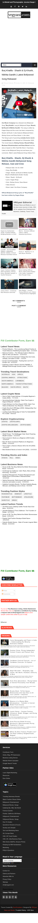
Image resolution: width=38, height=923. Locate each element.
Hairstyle (6, 500)
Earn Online (6, 778)
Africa (20, 374)
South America (7, 380)
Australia (6, 374)
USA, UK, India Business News (12, 839)
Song (3, 85)
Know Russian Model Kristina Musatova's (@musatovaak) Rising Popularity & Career (22, 723)
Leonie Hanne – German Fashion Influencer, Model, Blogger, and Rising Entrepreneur (23, 713)
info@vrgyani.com (8, 885)
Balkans (5, 387)
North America (7, 384)
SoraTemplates (17, 907)
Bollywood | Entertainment (11, 802)
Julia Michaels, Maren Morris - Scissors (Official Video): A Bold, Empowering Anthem (27, 232)
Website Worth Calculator (10, 760)
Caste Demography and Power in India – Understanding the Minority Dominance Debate (23, 641)
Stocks (4, 458)
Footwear (6, 497)
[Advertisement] (19, 40)
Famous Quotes (8, 810)
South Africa (16, 387)
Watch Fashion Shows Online (12, 799)
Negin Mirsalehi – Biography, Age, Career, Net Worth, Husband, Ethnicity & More (23, 672)
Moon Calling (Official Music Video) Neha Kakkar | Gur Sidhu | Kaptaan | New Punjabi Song (27, 272)
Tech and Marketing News (11, 830)
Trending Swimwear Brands (11, 796)
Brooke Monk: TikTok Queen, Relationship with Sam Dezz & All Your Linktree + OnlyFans (22, 692)
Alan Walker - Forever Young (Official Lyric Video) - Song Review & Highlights (27, 292)
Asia (13, 374)
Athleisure (28, 497)
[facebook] (15, 6)
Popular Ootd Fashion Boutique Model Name (16, 518)
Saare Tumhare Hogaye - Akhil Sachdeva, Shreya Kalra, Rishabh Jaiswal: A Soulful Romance (9, 272)
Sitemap (5, 882)
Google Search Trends (10, 763)
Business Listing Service (10, 757)
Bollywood (31, 83)
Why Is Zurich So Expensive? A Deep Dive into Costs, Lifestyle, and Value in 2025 (18, 357)
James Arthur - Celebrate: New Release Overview (9, 291)
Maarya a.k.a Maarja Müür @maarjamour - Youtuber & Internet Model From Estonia (22, 703)
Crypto (5, 421)
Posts (5, 590)
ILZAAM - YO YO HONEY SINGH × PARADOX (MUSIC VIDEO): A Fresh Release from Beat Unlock (9, 252)
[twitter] (22, 6)
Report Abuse (8, 889)
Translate (17, 863)
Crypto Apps (15, 421)
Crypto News (25, 425)
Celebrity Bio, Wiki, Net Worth (12, 808)
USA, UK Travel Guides (10, 836)
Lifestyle (28, 494)
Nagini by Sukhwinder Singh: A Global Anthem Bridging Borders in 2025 (8, 232)
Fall (11, 458)
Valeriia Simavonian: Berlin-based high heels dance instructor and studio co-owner (18, 481)
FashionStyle (7, 494)
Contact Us (6, 870)
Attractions (22, 377)
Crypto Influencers (10, 425)
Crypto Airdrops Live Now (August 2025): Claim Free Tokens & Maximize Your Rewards (18, 404)
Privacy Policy (7, 879)
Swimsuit (18, 494)
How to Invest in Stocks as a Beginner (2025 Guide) (18, 438)
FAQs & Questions (8, 850)
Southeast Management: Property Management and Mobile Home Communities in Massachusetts (18, 475)
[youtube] (11, 6)
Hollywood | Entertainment (11, 816)
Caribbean (20, 380)
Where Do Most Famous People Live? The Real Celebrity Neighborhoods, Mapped (23, 733)
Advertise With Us (8, 876)
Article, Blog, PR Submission (11, 755)
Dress (14, 500)
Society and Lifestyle (9, 827)
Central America (8, 377)
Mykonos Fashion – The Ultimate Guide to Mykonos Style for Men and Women (18, 353)
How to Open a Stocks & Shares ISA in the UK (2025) (18, 445)
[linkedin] (26, 6)
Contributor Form (8, 752)
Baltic (25, 387)
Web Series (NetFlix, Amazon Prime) (14, 842)
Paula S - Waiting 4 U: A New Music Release (26, 252)
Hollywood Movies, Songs (11, 819)
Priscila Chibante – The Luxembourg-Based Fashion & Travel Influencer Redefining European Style (19, 349)
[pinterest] (18, 6)
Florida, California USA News (11, 813)
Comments (6, 594)
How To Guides (7, 822)
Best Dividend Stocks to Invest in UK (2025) (15, 449)
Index (18, 458)
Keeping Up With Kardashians (12, 844)
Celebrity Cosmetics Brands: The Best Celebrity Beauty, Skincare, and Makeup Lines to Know (19, 485)
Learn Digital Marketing (10, 772)
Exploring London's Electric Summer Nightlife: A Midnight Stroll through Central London (17, 365)
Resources (6, 775)
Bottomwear (17, 497)
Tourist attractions (24, 384)
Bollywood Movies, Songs (10, 805)
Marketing (6, 847)
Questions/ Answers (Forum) (11, 825)
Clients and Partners (9, 873)
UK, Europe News (8, 833)
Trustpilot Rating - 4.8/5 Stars (25, 910)
